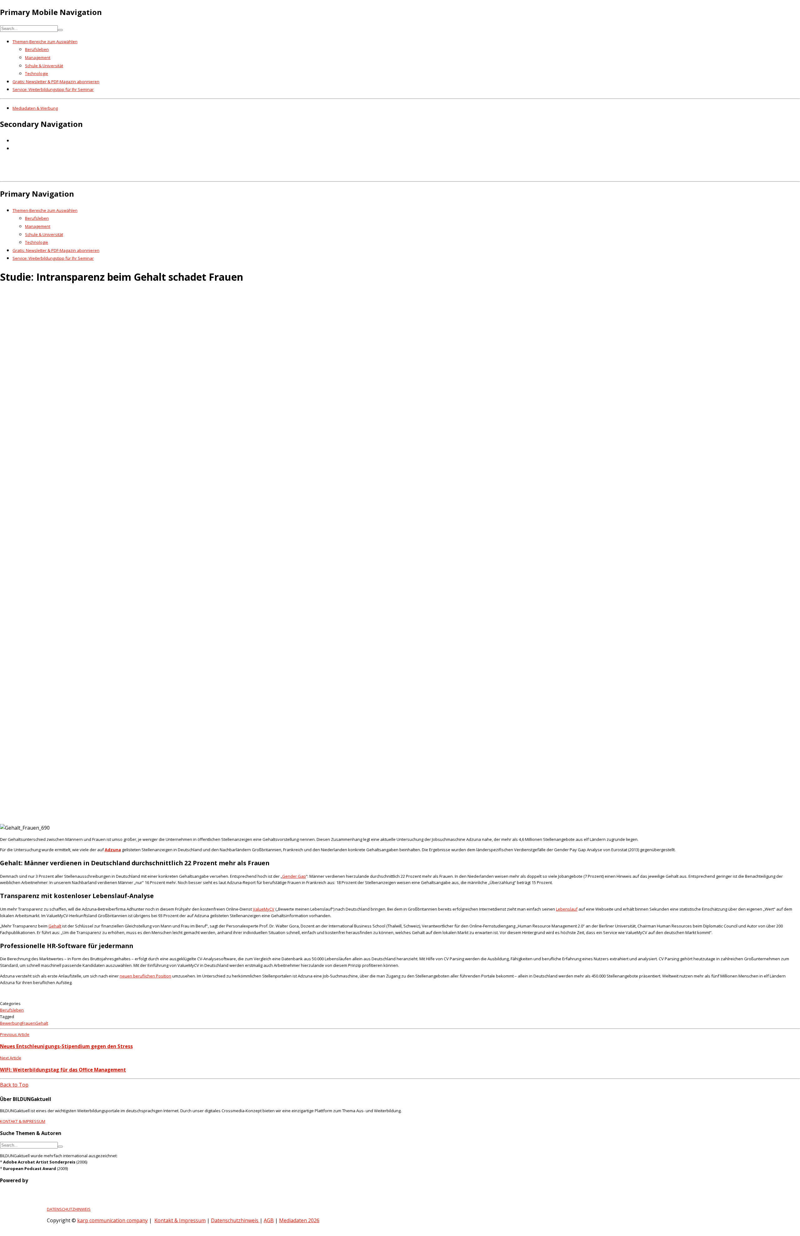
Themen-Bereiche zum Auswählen (45, 41)
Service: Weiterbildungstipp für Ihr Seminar (53, 89)
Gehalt (54, 926)
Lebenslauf (567, 909)
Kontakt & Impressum (180, 1220)
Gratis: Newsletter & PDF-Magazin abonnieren (55, 81)
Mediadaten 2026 (299, 1220)
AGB (269, 1220)
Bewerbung (11, 1023)
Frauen (28, 1023)
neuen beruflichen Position (145, 976)
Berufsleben (37, 49)
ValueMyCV (263, 909)
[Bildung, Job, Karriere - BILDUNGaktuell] (101, 174)
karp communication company (112, 1220)
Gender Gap (294, 876)
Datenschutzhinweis (235, 1220)
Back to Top (14, 1084)
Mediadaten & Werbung (35, 108)
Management (37, 57)
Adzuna (113, 849)
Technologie (36, 73)
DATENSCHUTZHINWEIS (69, 1209)
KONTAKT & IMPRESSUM (22, 1121)
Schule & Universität (44, 65)
